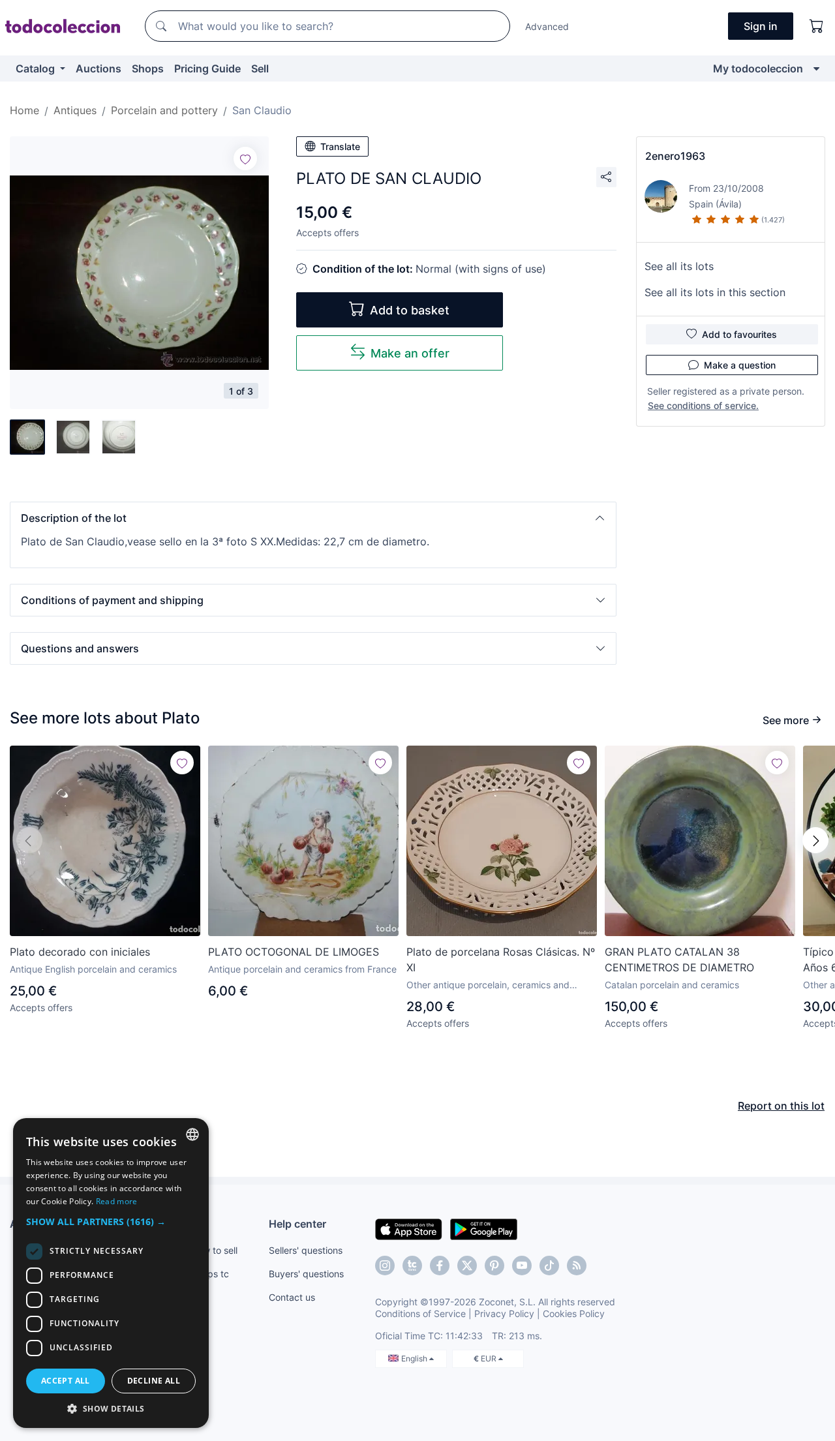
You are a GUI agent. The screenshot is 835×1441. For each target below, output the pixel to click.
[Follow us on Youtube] (522, 1265)
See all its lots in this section (715, 292)
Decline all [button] (153, 1380)
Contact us (292, 1297)
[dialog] (111, 1273)
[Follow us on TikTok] (549, 1265)
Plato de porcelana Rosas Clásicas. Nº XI (500, 959)
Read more (117, 1201)
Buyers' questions (306, 1273)
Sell (260, 68)
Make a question (740, 365)
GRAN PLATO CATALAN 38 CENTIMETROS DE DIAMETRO (679, 959)
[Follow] (245, 158)
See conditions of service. (703, 405)
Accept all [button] (65, 1380)
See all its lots (679, 266)
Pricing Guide (207, 68)
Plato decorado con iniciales (80, 951)
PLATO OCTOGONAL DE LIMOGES (293, 951)
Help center (297, 1223)
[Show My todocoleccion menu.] (816, 68)
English (415, 1358)
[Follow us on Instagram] (385, 1265)
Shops (148, 68)
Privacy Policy (504, 1313)
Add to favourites (739, 334)
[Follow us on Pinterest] (494, 1265)
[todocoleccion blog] (576, 1265)
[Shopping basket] (817, 26)
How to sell (214, 1250)
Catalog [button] (36, 68)
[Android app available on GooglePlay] (483, 1228)
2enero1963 (675, 155)
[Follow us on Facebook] (439, 1265)
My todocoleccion (758, 68)
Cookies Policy (574, 1313)
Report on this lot (781, 1105)
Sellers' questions (305, 1250)
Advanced (547, 26)
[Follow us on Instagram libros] (412, 1265)
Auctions (98, 68)
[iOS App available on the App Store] (408, 1228)
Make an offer (410, 353)
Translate (340, 146)
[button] (313, 518)
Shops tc (210, 1273)
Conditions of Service (420, 1313)
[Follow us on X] (467, 1265)
